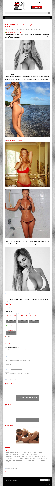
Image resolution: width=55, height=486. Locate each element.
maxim (12, 452)
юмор (34, 461)
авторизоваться (27, 349)
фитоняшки (21, 461)
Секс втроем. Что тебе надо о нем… (34, 321)
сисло (33, 460)
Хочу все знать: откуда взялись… (22, 321)
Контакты (15, 480)
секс (25, 460)
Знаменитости (9, 383)
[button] (27, 393)
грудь (39, 454)
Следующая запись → (45, 343)
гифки (14, 454)
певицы (43, 458)
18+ (7, 452)
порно (14, 460)
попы (10, 460)
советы (43, 460)
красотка (37, 456)
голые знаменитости (23, 454)
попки (7, 460)
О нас (7, 480)
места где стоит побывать (10, 458)
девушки (9, 456)
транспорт (16, 461)
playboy (17, 452)
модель (27, 458)
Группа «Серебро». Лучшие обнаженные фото (20, 360)
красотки (42, 456)
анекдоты (46, 452)
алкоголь (41, 452)
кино (32, 456)
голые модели (34, 454)
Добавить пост (36, 7)
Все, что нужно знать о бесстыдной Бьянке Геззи (22, 22)
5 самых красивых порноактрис (17, 355)
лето (46, 456)
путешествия (19, 460)
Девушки (11, 22)
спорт (7, 461)
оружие (38, 458)
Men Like (45, 484)
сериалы (29, 460)
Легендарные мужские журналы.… (11, 333)
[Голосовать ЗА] (6, 336)
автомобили (27, 452)
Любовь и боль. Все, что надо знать (11, 321)
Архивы (7, 447)
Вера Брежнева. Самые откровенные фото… (19, 373)
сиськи (38, 460)
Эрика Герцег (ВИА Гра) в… (16, 369)
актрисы (35, 452)
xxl (21, 452)
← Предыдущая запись (10, 343)
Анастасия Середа (10, 29)
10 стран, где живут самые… (16, 364)
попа (46, 458)
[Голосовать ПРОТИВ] (5, 336)
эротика (30, 461)
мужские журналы (33, 458)
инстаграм (28, 456)
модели (32, 29)
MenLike (6, 22)
